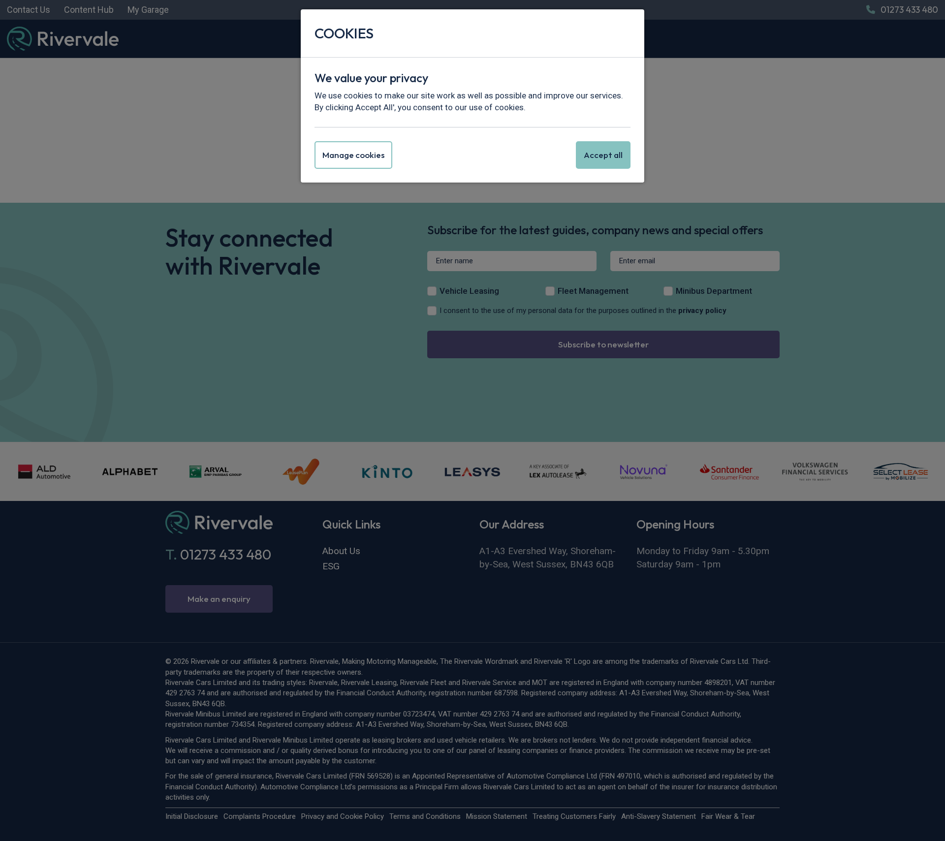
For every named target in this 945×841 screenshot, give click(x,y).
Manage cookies (353, 155)
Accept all (603, 155)
